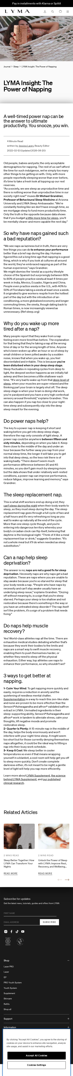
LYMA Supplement (38, 775)
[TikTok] (17, 932)
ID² (5, 977)
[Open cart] (60, 11)
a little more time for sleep (42, 218)
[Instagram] (6, 932)
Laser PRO (9, 966)
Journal (7, 66)
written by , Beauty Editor (28, 145)
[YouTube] (23, 932)
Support (8, 1018)
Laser (6, 971)
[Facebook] (11, 932)
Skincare (8, 998)
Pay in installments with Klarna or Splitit (36, 3)
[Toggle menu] (67, 11)
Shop (6, 960)
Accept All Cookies (36, 1055)
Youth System (10, 987)
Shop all (7, 1009)
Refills (7, 1003)
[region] (36, 1052)
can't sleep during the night (20, 505)
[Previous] (60, 879)
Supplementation (14, 699)
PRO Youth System (13, 982)
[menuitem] (36, 985)
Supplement (9, 993)
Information (10, 1027)
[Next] (67, 879)
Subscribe (49, 922)
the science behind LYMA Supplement (35, 777)
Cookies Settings (36, 1065)
